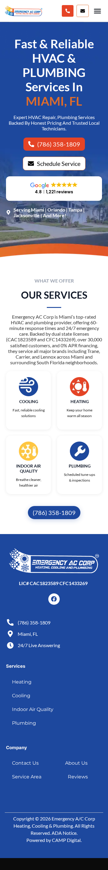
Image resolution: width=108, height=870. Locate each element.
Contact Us (25, 763)
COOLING (28, 401)
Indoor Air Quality (32, 709)
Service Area (26, 777)
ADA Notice (64, 833)
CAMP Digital (66, 840)
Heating (22, 682)
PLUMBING (80, 465)
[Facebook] (54, 599)
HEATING (79, 401)
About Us (76, 763)
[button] (82, 11)
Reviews (78, 777)
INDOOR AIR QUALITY (28, 468)
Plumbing (24, 723)
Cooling (21, 695)
